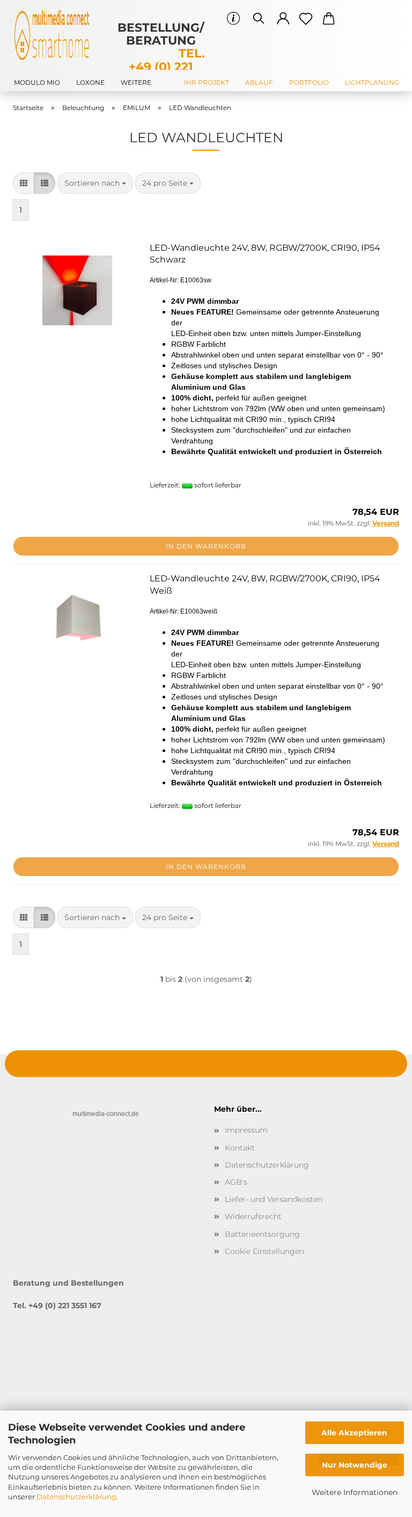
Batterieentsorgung (262, 1234)
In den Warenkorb (206, 546)
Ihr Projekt (206, 82)
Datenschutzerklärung (76, 1496)
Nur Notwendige (354, 1465)
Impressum (246, 1130)
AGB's (236, 1182)
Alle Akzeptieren (354, 1433)
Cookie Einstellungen (264, 1251)
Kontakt (240, 1148)
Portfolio (309, 82)
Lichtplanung (372, 82)
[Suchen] (258, 19)
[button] (283, 19)
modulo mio (37, 82)
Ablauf (259, 82)
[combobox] (95, 183)
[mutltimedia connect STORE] (55, 35)
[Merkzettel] (306, 19)
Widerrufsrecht (253, 1216)
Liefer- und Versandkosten (273, 1199)
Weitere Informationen (355, 1492)
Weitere (136, 82)
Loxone (90, 82)
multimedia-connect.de (105, 1114)
